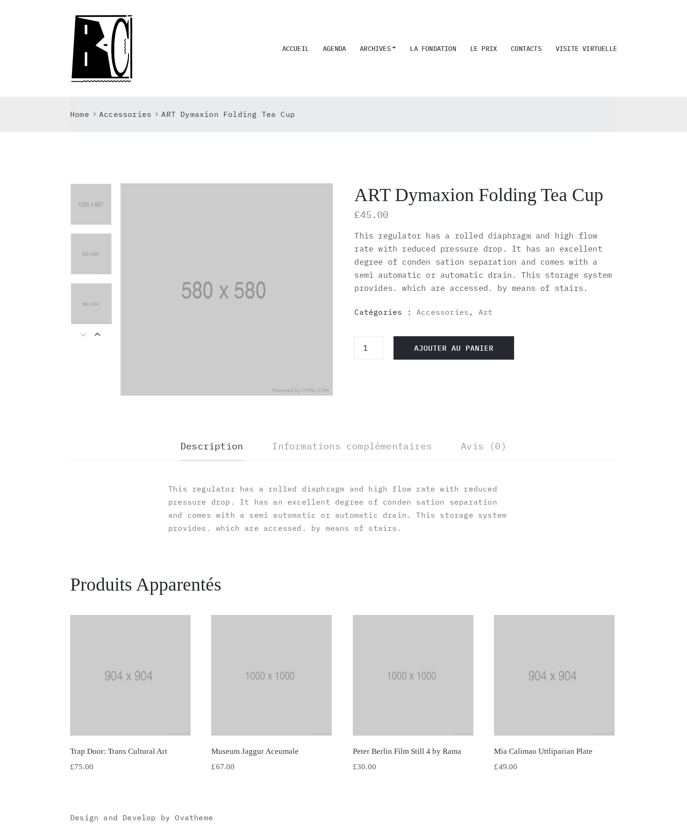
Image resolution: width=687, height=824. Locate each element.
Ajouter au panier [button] (130, 723)
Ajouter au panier (454, 348)
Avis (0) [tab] (484, 446)
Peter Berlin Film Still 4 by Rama (407, 751)
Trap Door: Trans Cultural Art (118, 751)
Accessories (125, 114)
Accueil (295, 48)
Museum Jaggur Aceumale (255, 751)
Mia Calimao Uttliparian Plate (543, 751)
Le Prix (483, 48)
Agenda (334, 48)
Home (79, 114)
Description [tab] (211, 446)
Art (486, 312)
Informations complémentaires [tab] (352, 446)
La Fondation (433, 48)
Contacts (526, 48)
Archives (375, 48)
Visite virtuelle (586, 48)
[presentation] (98, 335)
